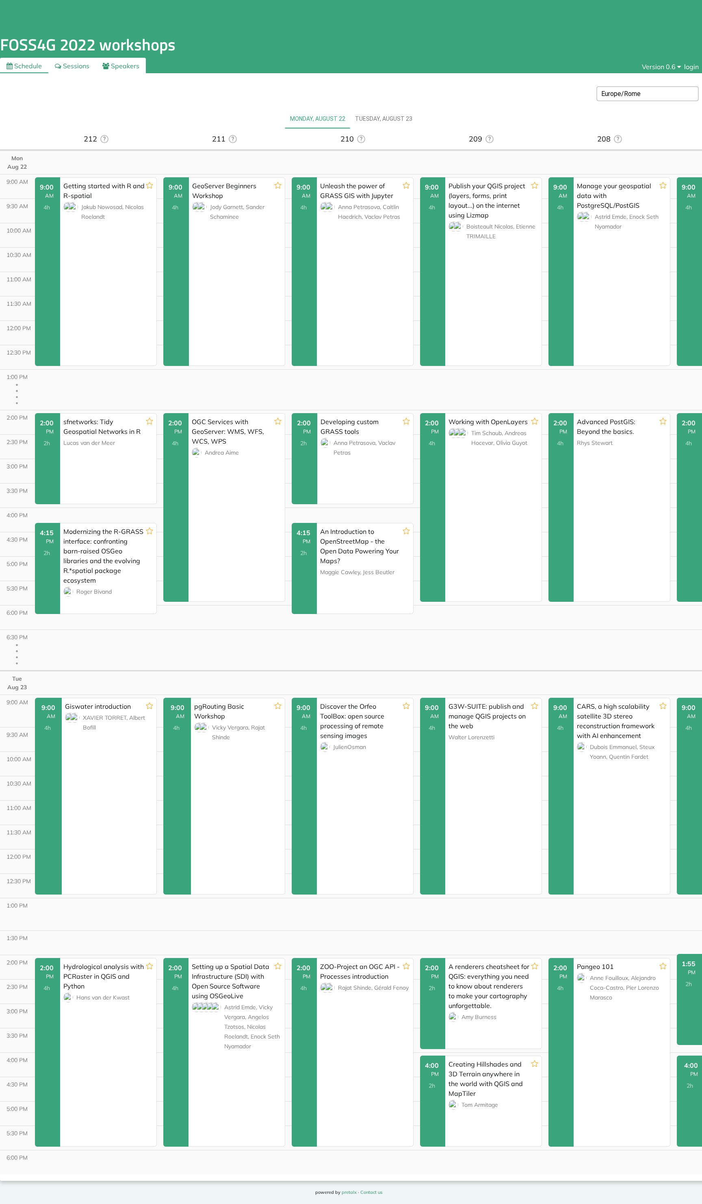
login (691, 67)
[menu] (661, 67)
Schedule (27, 66)
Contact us (371, 1192)
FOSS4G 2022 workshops (88, 44)
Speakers (124, 66)
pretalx (349, 1192)
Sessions (75, 66)
